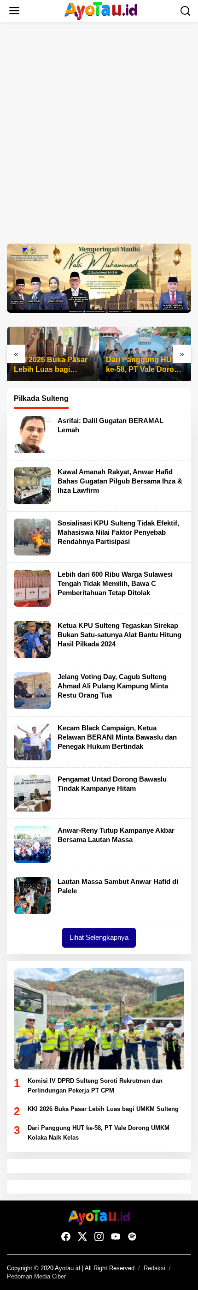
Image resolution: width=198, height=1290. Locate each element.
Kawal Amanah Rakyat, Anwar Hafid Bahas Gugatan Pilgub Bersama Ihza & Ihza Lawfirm (120, 481)
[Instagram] (99, 1236)
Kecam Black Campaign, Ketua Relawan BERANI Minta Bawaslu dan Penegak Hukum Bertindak (117, 737)
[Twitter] (82, 1236)
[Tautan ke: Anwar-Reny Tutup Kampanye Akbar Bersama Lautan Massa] (32, 844)
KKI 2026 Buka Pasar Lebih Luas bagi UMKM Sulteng (50, 365)
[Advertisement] (99, 133)
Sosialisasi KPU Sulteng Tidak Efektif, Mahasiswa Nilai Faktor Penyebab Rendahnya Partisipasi (118, 532)
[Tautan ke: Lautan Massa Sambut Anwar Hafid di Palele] (32, 895)
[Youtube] (116, 1236)
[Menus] (14, 11)
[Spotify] (132, 1236)
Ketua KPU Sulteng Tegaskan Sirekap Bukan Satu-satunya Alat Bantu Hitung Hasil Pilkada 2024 (119, 634)
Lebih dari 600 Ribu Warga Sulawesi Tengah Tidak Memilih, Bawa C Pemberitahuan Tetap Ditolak (115, 583)
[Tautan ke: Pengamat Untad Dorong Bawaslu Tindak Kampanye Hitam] (32, 793)
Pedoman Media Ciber (36, 1276)
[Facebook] (66, 1236)
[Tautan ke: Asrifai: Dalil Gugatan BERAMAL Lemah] (32, 434)
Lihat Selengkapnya (99, 937)
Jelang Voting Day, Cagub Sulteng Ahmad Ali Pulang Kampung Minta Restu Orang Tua (113, 686)
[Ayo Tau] (101, 10)
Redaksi (154, 1268)
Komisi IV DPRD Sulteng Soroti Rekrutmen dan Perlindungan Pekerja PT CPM (95, 1085)
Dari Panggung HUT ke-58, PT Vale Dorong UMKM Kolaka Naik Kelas (144, 365)
